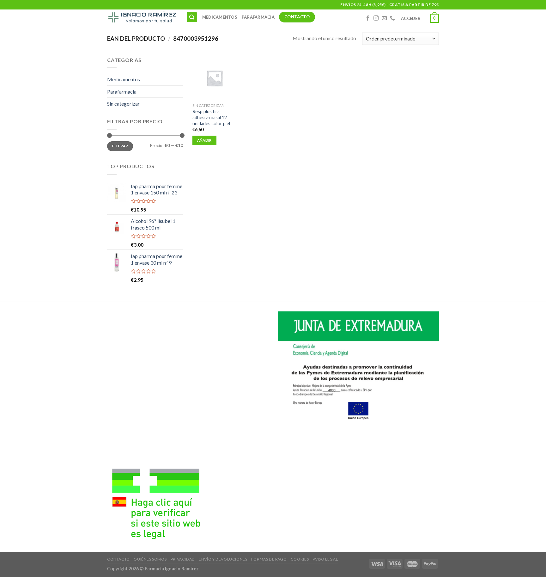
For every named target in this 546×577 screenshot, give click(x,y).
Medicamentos (219, 17)
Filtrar (120, 146)
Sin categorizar (123, 104)
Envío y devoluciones (223, 559)
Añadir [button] (204, 140)
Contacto (118, 559)
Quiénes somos (150, 559)
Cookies (300, 559)
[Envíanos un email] (384, 18)
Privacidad (183, 559)
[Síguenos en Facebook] (367, 18)
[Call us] (392, 18)
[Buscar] (192, 17)
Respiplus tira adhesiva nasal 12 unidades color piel (211, 117)
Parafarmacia (258, 17)
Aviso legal (325, 559)
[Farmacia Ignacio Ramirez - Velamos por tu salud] (142, 17)
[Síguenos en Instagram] (376, 18)
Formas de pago (269, 559)
